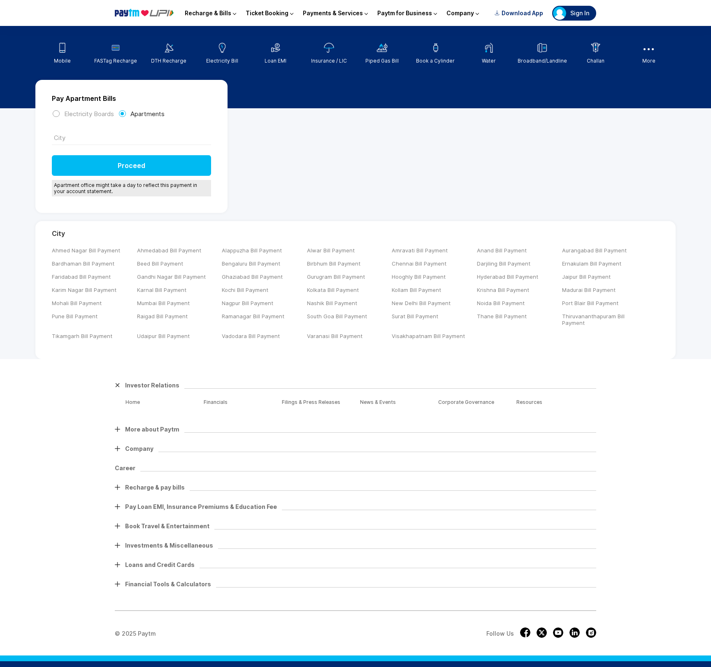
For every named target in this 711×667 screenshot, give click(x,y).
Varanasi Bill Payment (334, 336)
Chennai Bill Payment (419, 263)
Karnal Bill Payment (161, 290)
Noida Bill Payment (501, 303)
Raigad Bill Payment (162, 316)
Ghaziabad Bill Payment (252, 276)
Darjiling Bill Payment (503, 263)
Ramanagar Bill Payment (253, 316)
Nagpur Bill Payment (247, 303)
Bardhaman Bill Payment (83, 263)
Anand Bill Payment (502, 250)
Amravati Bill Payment (420, 250)
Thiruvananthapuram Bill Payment (593, 319)
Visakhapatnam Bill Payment (428, 336)
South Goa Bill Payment (337, 316)
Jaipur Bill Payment (586, 276)
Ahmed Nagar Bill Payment (86, 250)
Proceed (131, 165)
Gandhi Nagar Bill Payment (171, 276)
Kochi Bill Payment (245, 290)
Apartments (147, 114)
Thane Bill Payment (502, 316)
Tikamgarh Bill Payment (82, 336)
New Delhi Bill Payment (421, 303)
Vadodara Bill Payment (251, 336)
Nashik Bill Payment (332, 303)
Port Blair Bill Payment (590, 303)
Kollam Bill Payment (416, 290)
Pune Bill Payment (75, 316)
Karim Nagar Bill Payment (84, 290)
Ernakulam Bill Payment (591, 263)
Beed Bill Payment (160, 263)
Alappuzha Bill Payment (252, 250)
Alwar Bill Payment (331, 250)
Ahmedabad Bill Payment (169, 250)
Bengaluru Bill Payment (251, 263)
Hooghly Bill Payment (419, 276)
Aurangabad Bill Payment (594, 250)
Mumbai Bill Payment (163, 303)
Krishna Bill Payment (503, 290)
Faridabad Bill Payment (81, 276)
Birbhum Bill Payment (333, 263)
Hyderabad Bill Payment (507, 276)
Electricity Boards (89, 114)
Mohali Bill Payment (77, 303)
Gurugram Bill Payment (336, 276)
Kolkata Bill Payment (333, 290)
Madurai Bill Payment (589, 290)
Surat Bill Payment (415, 316)
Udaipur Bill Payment (163, 336)
